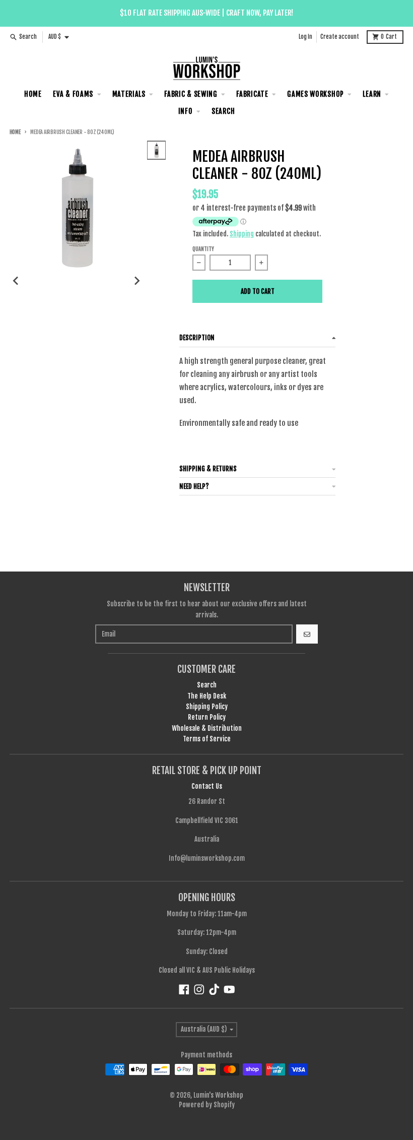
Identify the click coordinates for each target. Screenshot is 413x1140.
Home (15, 132)
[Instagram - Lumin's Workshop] (199, 989)
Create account (339, 36)
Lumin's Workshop (218, 1095)
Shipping (242, 234)
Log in (305, 36)
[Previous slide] (16, 280)
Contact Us (206, 786)
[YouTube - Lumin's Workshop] (229, 989)
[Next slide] (136, 280)
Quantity (203, 249)
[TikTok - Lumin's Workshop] (214, 989)
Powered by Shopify (207, 1105)
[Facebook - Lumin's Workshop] (184, 989)
